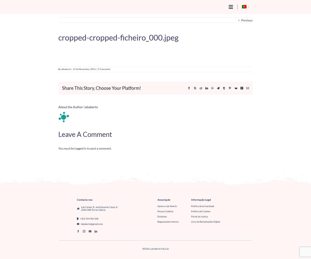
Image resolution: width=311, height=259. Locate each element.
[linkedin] (96, 231)
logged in (80, 148)
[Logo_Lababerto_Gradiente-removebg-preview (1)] (81, 6)
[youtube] (90, 231)
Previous (247, 20)
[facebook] (78, 231)
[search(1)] (220, 6)
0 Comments (104, 69)
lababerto (66, 69)
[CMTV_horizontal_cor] (233, 199)
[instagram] (84, 231)
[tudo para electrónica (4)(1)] (233, 207)
